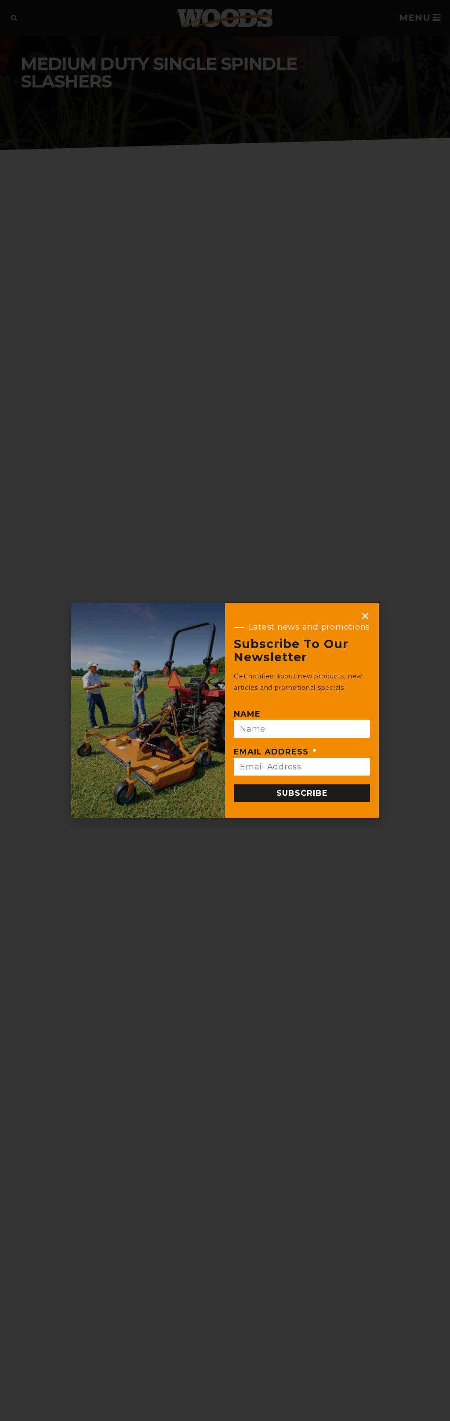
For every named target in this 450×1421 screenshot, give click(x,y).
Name (247, 714)
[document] (225, 710)
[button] (365, 616)
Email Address (272, 752)
